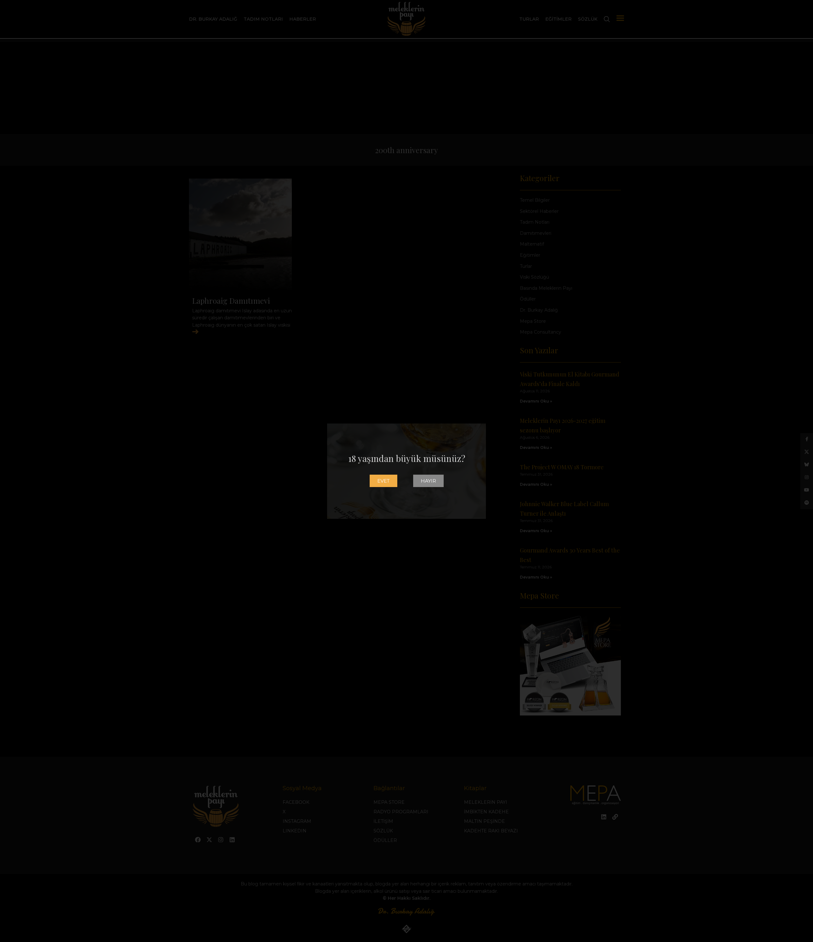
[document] (406, 471)
